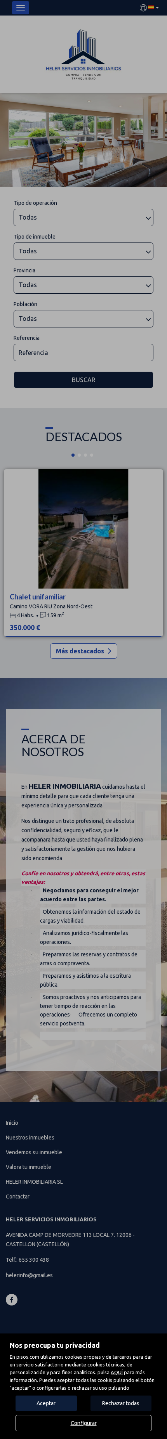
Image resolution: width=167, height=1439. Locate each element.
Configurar (84, 1423)
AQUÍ (117, 1372)
